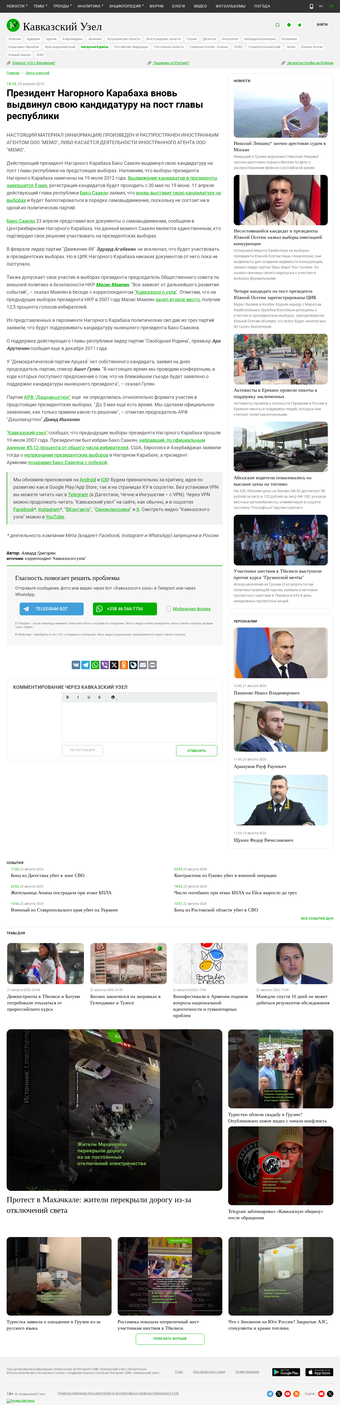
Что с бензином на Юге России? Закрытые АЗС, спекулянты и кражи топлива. (278, 1324)
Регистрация (82, 750)
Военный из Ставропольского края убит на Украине (64, 909)
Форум (156, 6)
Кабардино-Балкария (260, 39)
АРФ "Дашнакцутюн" (47, 397)
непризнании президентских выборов (66, 455)
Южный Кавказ (19, 55)
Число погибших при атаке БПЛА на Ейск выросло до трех (235, 892)
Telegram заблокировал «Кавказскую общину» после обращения (275, 1214)
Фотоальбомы (231, 6)
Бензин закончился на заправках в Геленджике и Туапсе (125, 999)
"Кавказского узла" (155, 292)
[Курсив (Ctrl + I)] (78, 697)
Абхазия (14, 39)
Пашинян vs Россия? (170, 63)
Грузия (192, 39)
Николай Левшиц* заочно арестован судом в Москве (280, 146)
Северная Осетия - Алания (209, 47)
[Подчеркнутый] (88, 697)
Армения (94, 39)
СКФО (238, 47)
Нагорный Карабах (94, 47)
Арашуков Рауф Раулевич (260, 766)
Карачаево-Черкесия (23, 47)
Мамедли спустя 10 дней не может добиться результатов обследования (292, 999)
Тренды (61, 6)
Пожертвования (247, 1372)
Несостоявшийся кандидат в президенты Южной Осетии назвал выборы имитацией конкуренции (278, 237)
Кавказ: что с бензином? (33, 63)
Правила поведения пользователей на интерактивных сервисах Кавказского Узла (118, 1393)
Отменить (196, 751)
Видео (200, 6)
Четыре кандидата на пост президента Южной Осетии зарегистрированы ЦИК (275, 294)
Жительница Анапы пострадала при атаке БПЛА (61, 892)
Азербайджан (72, 39)
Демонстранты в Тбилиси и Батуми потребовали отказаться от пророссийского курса (43, 1002)
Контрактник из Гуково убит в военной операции (225, 875)
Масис (112, 284)
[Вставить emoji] (113, 697)
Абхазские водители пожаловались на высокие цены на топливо (272, 480)
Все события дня (317, 918)
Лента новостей (37, 73)
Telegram (78, 494)
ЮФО (40, 55)
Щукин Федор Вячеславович (263, 840)
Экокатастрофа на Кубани (309, 63)
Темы (38, 6)
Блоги (178, 6)
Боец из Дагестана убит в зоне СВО (47, 875)
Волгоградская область (163, 39)
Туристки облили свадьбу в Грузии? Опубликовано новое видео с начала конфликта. (278, 1117)
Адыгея (51, 39)
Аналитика (89, 6)
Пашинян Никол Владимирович (266, 692)
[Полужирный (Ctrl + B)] (67, 697)
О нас (179, 1372)
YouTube (55, 517)
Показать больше (170, 1339)
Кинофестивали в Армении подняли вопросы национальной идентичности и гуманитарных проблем (210, 1005)
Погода (262, 6)
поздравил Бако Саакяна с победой (67, 462)
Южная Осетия (312, 47)
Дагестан (209, 39)
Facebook (23, 509)
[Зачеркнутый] (99, 697)
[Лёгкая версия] (311, 6)
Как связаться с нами (209, 1372)
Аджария (33, 39)
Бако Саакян (94, 193)
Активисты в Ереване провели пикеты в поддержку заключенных (275, 393)
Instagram (49, 509)
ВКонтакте (78, 509)
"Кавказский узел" (27, 432)
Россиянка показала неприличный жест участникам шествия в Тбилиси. (158, 1324)
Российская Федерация (131, 47)
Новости (16, 6)
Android (88, 479)
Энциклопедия (125, 6)
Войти (322, 25)
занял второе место (177, 299)
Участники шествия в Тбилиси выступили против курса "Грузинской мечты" (278, 574)
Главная (13, 73)
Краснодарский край (60, 47)
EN (331, 6)
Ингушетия (230, 39)
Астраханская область (124, 39)
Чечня (290, 47)
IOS (104, 479)
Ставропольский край (264, 47)
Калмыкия (289, 39)
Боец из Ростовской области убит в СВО (216, 909)
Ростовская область (169, 47)
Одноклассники (112, 509)
